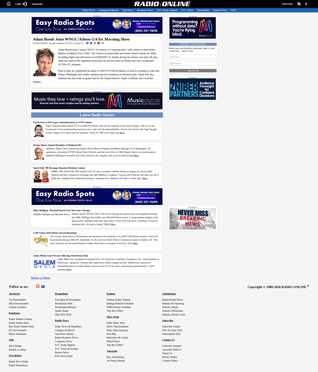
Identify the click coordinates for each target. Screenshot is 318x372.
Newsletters (203, 10)
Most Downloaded (18, 303)
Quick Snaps (61, 310)
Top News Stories (64, 334)
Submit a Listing (17, 349)
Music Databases (17, 334)
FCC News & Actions (66, 348)
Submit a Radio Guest (173, 314)
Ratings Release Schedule (120, 303)
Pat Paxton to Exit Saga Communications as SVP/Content (62, 122)
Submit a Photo (170, 307)
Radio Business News (66, 337)
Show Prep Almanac (117, 330)
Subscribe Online (171, 326)
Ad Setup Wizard (116, 360)
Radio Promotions (18, 365)
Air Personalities (17, 299)
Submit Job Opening (173, 303)
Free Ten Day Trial (172, 330)
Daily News (88, 10)
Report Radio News (172, 299)
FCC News (187, 10)
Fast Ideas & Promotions (68, 299)
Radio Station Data (19, 322)
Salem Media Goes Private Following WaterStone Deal (60, 256)
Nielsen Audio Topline (118, 299)
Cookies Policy (170, 360)
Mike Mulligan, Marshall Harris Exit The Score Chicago (61, 210)
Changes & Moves (108, 10)
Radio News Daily (18, 361)
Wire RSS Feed (63, 314)
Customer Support (171, 345)
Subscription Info (171, 334)
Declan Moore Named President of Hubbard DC (57, 145)
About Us (167, 353)
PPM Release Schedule (119, 307)
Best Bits (111, 334)
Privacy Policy (169, 357)
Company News (63, 341)
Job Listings (15, 345)
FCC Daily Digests (167, 10)
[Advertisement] (193, 254)
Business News (145, 10)
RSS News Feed (63, 356)
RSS (233, 10)
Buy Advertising (115, 357)
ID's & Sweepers (17, 330)
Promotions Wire (64, 303)
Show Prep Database (118, 326)
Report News (220, 10)
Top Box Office (115, 310)
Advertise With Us (172, 349)
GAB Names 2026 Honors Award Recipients (55, 233)
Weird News (113, 341)
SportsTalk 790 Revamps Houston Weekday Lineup (59, 168)
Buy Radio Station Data (21, 326)
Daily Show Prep (116, 322)
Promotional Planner (65, 307)
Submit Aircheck (17, 307)
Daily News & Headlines (68, 326)
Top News (127, 10)
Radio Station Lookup (20, 319)
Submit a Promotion (172, 310)
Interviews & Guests (117, 337)
